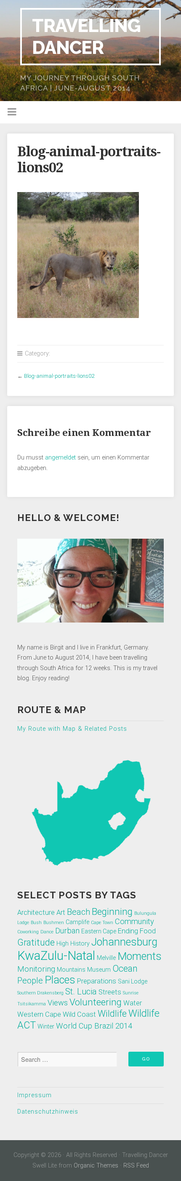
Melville (106, 957)
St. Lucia (81, 991)
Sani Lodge (132, 981)
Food (148, 931)
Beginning (112, 911)
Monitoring (36, 969)
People (30, 980)
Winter (45, 1026)
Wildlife (112, 1013)
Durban (67, 930)
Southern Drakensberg (40, 993)
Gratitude (36, 942)
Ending (128, 931)
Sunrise (130, 993)
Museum (99, 969)
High (62, 943)
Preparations (96, 981)
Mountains (71, 969)
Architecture (36, 912)
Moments (139, 956)
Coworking (28, 932)
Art (60, 912)
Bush (36, 922)
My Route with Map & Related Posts (72, 728)
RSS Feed (136, 1165)
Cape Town (102, 922)
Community (134, 921)
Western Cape (39, 1014)
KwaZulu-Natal (56, 956)
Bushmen (53, 922)
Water (132, 1003)
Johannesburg (124, 942)
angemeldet (60, 457)
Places (60, 980)
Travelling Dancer (86, 36)
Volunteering (95, 1002)
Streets (109, 992)
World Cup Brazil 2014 (94, 1026)
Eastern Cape (98, 931)
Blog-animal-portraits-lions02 (59, 376)
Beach (78, 912)
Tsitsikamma (31, 1004)
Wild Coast (79, 1014)
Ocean (125, 968)
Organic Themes (96, 1165)
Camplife (77, 922)
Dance (46, 932)
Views (58, 1002)
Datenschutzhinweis (47, 1111)
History (80, 943)
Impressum (34, 1095)
